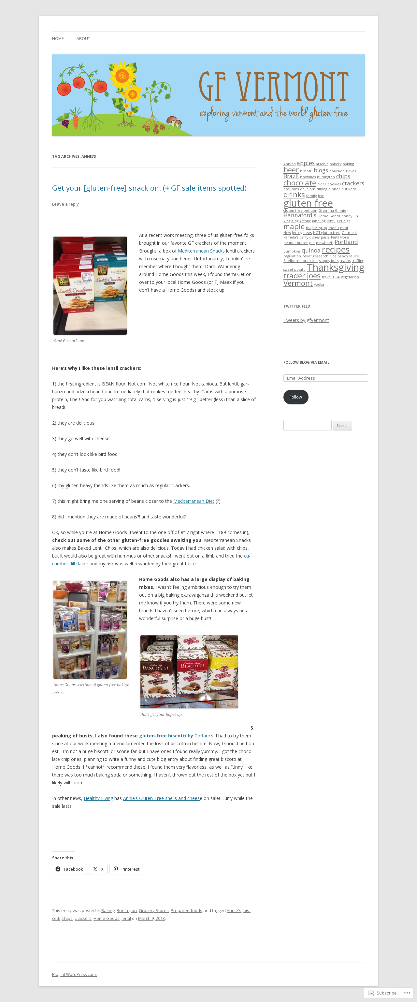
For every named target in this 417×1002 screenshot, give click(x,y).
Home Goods (106, 918)
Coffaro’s (176, 736)
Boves (351, 171)
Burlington (127, 910)
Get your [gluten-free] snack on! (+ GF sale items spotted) (149, 188)
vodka (319, 284)
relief (307, 256)
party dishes (309, 237)
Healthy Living (98, 798)
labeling (318, 221)
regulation (292, 256)
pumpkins (291, 251)
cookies (334, 184)
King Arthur (301, 221)
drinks (294, 194)
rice (333, 256)
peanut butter (295, 242)
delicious (307, 189)
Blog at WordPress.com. (74, 974)
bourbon (337, 171)
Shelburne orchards (300, 260)
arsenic (322, 164)
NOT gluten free (326, 232)
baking (348, 164)
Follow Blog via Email (306, 362)
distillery (348, 189)
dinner (334, 189)
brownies (308, 177)
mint (344, 227)
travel (327, 277)
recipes (336, 249)
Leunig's (343, 221)
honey (346, 216)
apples (306, 163)
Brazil (291, 176)
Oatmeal (349, 232)
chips (67, 918)
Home (58, 38)
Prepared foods (186, 910)
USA (336, 277)
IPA (356, 216)
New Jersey (292, 232)
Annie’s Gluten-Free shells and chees (161, 798)
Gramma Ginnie (332, 210)
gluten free (308, 203)
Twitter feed (296, 306)
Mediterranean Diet (193, 501)
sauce (354, 256)
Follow (296, 397)
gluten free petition (300, 210)
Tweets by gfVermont (306, 320)
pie (312, 242)
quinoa (311, 250)
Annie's (234, 910)
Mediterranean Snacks (201, 251)
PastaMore (340, 237)
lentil (126, 918)
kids (286, 221)
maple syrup (316, 227)
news (307, 232)
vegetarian (350, 277)
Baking (108, 910)
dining (322, 189)
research (320, 256)
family (311, 196)
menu (333, 227)
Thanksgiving (336, 267)
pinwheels (324, 242)
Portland (346, 242)
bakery (335, 164)
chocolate (299, 183)
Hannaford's (299, 215)
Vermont (298, 283)
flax (321, 196)
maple (294, 226)
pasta (325, 237)
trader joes (302, 275)
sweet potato (294, 269)
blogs (321, 170)
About (83, 38)
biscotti (306, 171)
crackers (83, 918)
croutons (291, 189)
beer (291, 170)
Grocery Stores (154, 910)
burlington (326, 177)
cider (321, 184)
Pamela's (290, 237)
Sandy (343, 256)
